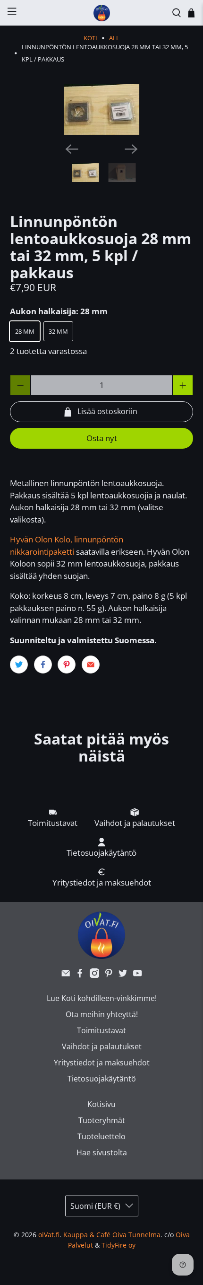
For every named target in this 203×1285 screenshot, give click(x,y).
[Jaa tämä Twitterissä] (19, 665)
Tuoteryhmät (101, 1120)
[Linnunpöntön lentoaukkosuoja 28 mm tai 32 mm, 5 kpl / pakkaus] (102, 109)
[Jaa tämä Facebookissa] (43, 665)
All (114, 38)
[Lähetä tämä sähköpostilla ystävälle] (91, 665)
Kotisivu (101, 1104)
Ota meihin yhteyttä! (102, 1014)
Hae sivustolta (101, 1152)
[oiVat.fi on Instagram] (94, 975)
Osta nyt (101, 438)
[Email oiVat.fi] (65, 975)
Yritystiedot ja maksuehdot (102, 1062)
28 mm (24, 331)
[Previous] (72, 149)
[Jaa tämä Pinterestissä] (67, 665)
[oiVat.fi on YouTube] (137, 975)
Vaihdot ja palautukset (102, 1046)
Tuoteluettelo (101, 1136)
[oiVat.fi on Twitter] (122, 975)
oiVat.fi (48, 1234)
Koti (90, 38)
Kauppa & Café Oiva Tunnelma (112, 1234)
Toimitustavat (101, 1030)
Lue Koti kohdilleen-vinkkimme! (102, 998)
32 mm (58, 331)
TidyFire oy (118, 1245)
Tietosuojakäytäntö (102, 1078)
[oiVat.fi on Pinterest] (108, 975)
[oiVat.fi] (101, 13)
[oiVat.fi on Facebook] (80, 975)
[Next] (131, 149)
